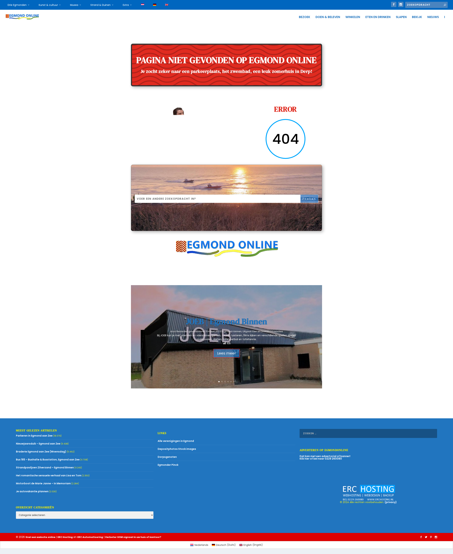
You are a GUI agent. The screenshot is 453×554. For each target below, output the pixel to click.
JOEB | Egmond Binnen (226, 321)
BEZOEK (304, 17)
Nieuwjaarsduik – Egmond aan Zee (38, 443)
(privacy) (391, 502)
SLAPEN (401, 17)
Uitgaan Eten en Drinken (256, 331)
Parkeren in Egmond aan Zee (34, 435)
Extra (126, 5)
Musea (74, 5)
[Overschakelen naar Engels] (167, 5)
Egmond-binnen (232, 331)
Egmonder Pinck (168, 465)
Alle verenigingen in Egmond (176, 441)
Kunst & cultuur (48, 5)
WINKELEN (352, 17)
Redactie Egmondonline (190, 331)
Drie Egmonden (17, 5)
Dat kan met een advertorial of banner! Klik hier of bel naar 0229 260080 (325, 457)
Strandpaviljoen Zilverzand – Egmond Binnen (45, 467)
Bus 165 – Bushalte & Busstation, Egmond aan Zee (48, 459)
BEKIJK (417, 17)
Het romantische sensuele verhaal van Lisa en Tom (48, 475)
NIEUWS (433, 17)
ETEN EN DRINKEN (378, 17)
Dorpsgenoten (167, 457)
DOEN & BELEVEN (328, 17)
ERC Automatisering (90, 537)
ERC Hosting (65, 537)
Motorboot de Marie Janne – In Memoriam (43, 483)
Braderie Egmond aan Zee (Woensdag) (41, 451)
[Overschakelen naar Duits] (155, 5)
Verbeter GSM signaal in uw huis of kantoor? (133, 537)
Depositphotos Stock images (177, 449)
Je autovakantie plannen (32, 491)
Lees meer (226, 353)
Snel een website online (40, 537)
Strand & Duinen (100, 5)
